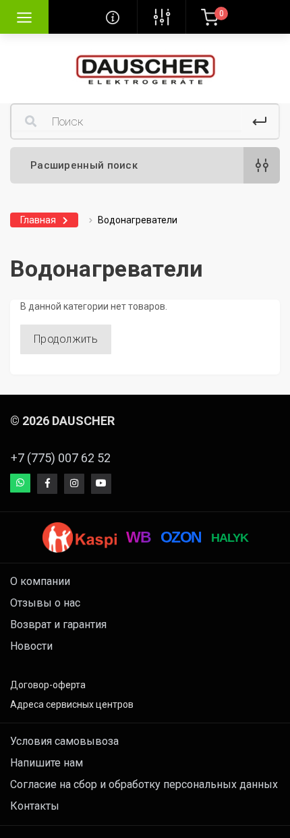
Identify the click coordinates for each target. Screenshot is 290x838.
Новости (31, 646)
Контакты (34, 806)
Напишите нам (46, 762)
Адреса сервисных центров (72, 704)
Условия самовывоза (64, 741)
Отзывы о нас (45, 602)
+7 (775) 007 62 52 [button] (61, 458)
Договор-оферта (48, 684)
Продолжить (66, 339)
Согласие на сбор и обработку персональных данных (144, 784)
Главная (38, 220)
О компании (40, 581)
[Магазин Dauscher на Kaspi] (79, 537)
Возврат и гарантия (58, 624)
